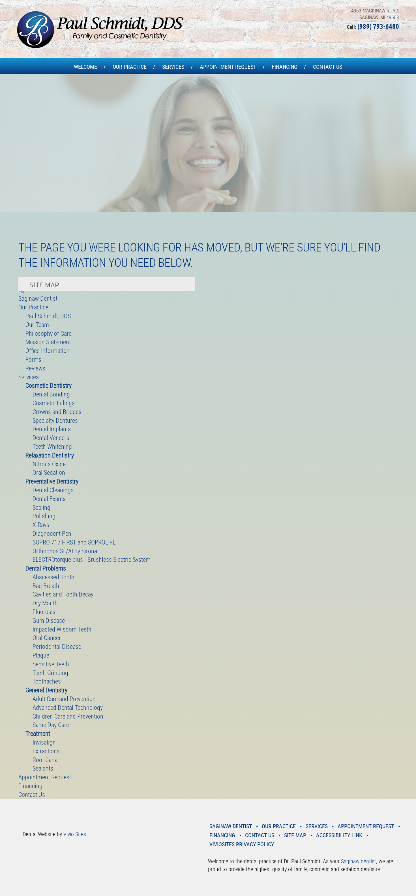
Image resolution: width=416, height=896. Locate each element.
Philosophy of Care (48, 333)
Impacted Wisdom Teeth (62, 629)
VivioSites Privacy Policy (241, 844)
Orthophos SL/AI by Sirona (65, 551)
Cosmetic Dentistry (48, 385)
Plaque (41, 655)
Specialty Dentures (55, 420)
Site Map (295, 835)
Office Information (47, 350)
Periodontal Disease (57, 646)
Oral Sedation (49, 472)
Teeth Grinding (50, 673)
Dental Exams (49, 498)
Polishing (44, 516)
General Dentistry (46, 690)
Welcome (85, 66)
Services (173, 66)
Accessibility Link (339, 835)
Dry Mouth (45, 603)
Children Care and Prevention (68, 716)
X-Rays (41, 524)
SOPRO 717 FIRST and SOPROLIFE (74, 542)
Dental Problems (45, 568)
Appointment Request (228, 66)
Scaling (41, 507)
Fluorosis (44, 612)
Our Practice (130, 66)
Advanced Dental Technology (68, 707)
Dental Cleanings (53, 490)
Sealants (43, 768)
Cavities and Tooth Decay (63, 594)
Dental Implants (52, 429)
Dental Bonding (51, 394)
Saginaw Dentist (37, 298)
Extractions (46, 751)
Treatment (37, 733)
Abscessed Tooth (53, 577)
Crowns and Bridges (57, 411)
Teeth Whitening (52, 446)
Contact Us (327, 66)
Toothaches (47, 681)
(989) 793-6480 (378, 26)
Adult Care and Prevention (64, 699)
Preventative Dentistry (51, 481)
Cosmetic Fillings (54, 403)
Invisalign (44, 742)
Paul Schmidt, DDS (48, 316)
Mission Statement (48, 342)
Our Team (37, 324)
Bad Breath (46, 586)
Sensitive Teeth (51, 664)
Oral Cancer (47, 638)
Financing (284, 66)
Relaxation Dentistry (49, 455)
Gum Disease (49, 620)
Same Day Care (51, 725)
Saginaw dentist (358, 861)
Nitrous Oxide (49, 464)
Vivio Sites (74, 834)
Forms (33, 359)
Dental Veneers (51, 437)
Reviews (35, 368)
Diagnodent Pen (52, 533)
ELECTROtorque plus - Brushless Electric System (92, 559)
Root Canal (46, 760)
